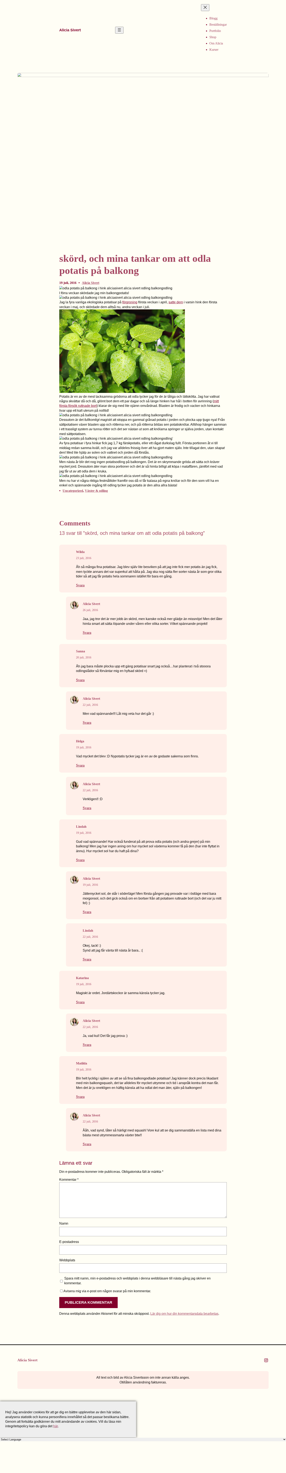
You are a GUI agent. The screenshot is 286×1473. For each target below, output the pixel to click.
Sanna (80, 651)
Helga (80, 741)
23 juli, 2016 (83, 558)
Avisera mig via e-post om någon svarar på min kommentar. (107, 1291)
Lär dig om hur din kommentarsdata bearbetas (184, 1313)
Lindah (81, 826)
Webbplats (67, 1260)
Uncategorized (73, 490)
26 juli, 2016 (90, 610)
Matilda (81, 1063)
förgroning (129, 302)
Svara (80, 585)
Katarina (82, 978)
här (55, 1426)
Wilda (80, 552)
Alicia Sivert (70, 30)
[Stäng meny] (205, 7)
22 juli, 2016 (90, 704)
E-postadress (69, 1242)
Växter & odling (96, 490)
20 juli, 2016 (83, 657)
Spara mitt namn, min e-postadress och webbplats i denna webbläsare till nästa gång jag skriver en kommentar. (137, 1281)
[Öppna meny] (119, 30)
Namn (63, 1223)
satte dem (176, 302)
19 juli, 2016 (83, 747)
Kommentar (69, 1179)
